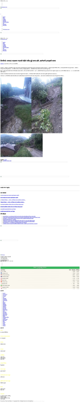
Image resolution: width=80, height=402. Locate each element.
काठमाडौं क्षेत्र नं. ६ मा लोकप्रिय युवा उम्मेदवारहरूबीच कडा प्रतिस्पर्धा (15, 222)
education (4, 295)
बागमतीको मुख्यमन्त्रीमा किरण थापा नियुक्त (7, 211)
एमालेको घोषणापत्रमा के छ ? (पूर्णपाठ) (9, 219)
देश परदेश (4, 308)
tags (3, 297)
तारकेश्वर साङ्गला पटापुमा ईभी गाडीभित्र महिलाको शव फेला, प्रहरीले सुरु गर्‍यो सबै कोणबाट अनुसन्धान (20, 223)
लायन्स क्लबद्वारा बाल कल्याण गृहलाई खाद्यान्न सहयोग (9, 197)
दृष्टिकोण (4, 306)
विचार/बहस (5, 25)
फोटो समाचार (5, 314)
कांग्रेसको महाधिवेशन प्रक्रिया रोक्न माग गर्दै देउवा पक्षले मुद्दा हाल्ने (11, 206)
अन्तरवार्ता (4, 24)
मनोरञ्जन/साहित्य (6, 22)
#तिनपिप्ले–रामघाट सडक (7, 160)
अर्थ (3, 23)
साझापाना (2, 63)
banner (4, 293)
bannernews (5, 294)
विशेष (4, 17)
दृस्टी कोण (4, 307)
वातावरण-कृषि (5, 319)
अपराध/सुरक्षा (5, 300)
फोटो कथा (4, 312)
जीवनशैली (4, 21)
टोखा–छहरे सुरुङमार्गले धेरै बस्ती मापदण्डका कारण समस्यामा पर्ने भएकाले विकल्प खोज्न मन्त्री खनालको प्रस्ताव (21, 217)
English (4, 296)
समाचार (4, 16)
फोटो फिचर (5, 313)
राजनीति (4, 20)
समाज (4, 323)
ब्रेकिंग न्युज (5, 315)
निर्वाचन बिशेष (5, 309)
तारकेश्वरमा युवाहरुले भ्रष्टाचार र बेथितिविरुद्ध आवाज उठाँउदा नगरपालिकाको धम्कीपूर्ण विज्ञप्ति (18, 221)
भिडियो (4, 316)
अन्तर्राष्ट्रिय (5, 299)
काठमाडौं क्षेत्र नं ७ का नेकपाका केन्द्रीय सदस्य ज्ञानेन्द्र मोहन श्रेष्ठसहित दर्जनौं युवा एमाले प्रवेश (19, 216)
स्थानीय (4, 19)
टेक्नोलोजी (4, 305)
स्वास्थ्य (4, 325)
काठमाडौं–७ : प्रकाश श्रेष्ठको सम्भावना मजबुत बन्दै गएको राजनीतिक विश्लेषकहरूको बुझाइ (18, 218)
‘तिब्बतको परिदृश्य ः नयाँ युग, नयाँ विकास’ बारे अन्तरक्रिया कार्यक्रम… (12, 202)
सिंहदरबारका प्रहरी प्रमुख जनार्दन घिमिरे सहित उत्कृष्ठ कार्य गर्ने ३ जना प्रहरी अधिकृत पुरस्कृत (19, 220)
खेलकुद (4, 302)
